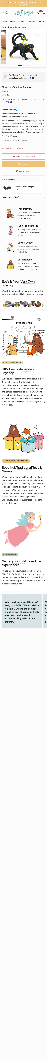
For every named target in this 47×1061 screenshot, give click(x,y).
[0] (43, 12)
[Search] (6, 12)
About (5, 21)
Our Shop (21, 21)
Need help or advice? (10, 197)
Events (12, 21)
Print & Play (31, 21)
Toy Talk (41, 21)
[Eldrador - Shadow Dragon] (7, 188)
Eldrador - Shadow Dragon (24, 187)
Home (4, 27)
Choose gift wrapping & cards (24, 156)
